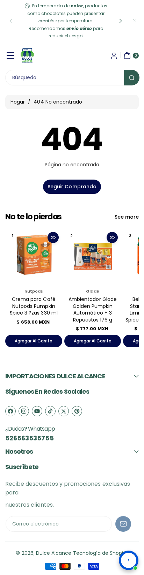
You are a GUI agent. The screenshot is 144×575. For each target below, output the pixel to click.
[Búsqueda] (131, 77)
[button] (11, 21)
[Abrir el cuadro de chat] (128, 560)
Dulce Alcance (54, 553)
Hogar (17, 101)
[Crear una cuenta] (114, 55)
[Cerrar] (134, 21)
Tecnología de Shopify (100, 553)
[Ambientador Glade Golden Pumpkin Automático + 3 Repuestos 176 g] (92, 256)
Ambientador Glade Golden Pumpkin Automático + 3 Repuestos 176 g (93, 309)
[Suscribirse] (123, 524)
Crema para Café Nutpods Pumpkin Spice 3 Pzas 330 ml (34, 306)
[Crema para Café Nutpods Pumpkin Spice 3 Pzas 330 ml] (33, 256)
